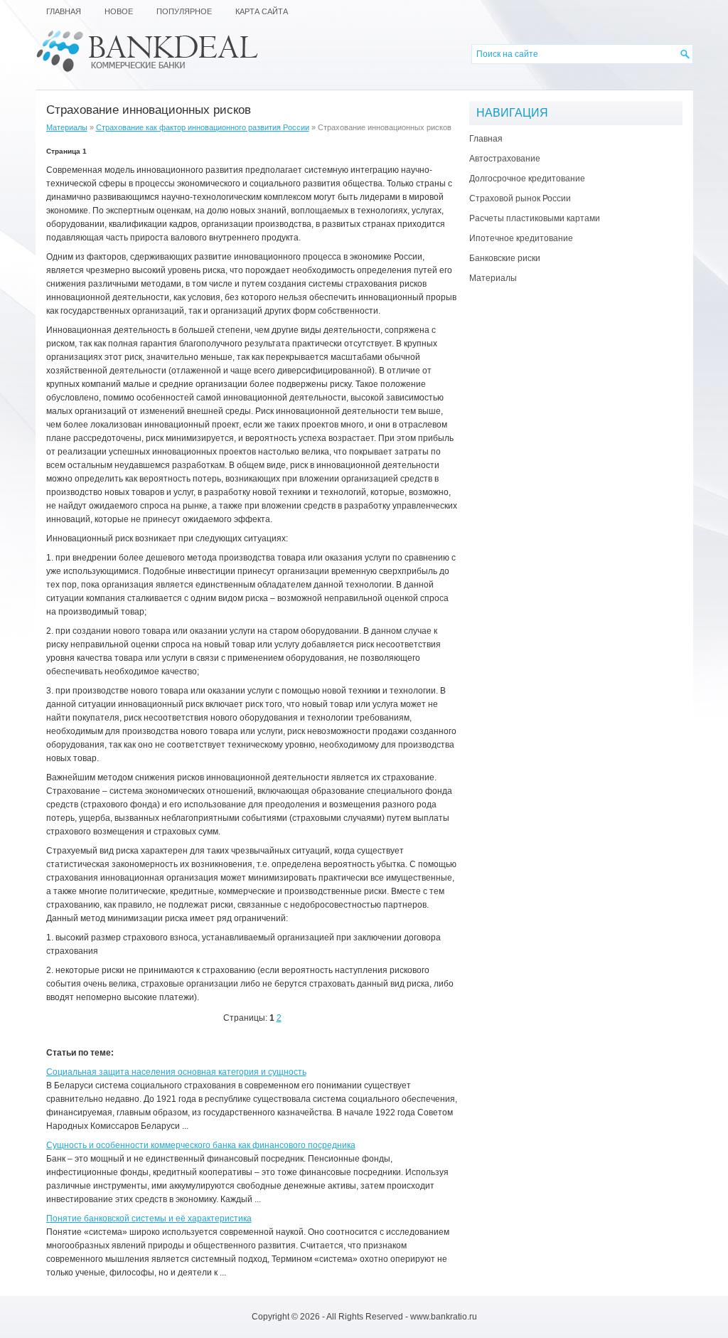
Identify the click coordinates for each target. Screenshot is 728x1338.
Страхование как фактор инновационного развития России (202, 127)
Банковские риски (504, 258)
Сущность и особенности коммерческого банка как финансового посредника (200, 1145)
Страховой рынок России (520, 198)
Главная (486, 139)
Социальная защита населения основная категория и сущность (176, 1072)
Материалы (66, 127)
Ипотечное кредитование (521, 238)
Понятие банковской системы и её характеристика (149, 1218)
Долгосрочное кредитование (527, 179)
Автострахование (504, 159)
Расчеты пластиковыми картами (534, 218)
